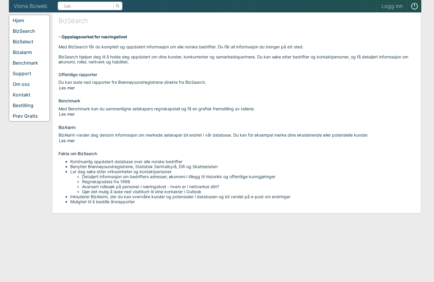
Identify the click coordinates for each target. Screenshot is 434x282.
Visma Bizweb (30, 6)
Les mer (67, 87)
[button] (414, 6)
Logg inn (392, 6)
